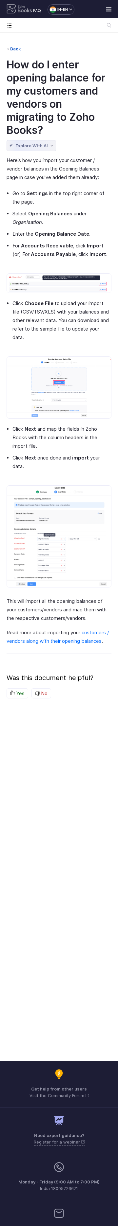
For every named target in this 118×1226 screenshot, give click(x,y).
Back (15, 48)
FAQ (37, 10)
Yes (20, 693)
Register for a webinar (57, 1142)
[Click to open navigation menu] (11, 25)
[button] (57, 9)
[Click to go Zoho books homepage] (19, 9)
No (44, 693)
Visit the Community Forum (58, 1095)
